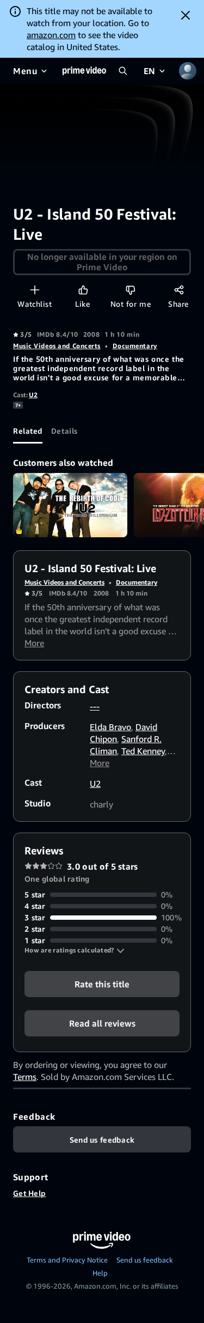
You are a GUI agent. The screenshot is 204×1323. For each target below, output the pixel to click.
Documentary (135, 346)
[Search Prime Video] (123, 70)
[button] (74, 950)
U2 (33, 395)
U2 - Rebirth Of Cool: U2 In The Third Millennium (70, 505)
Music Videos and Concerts (57, 346)
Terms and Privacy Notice (67, 1259)
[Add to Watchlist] (34, 289)
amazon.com (51, 34)
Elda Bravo (110, 726)
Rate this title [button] (102, 984)
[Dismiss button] (185, 15)
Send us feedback (144, 1259)
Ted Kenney (143, 750)
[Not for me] (130, 289)
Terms (24, 1076)
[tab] (27, 430)
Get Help (29, 1193)
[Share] (178, 289)
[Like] (82, 289)
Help (100, 1273)
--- (95, 706)
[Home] (84, 70)
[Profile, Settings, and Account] (188, 70)
